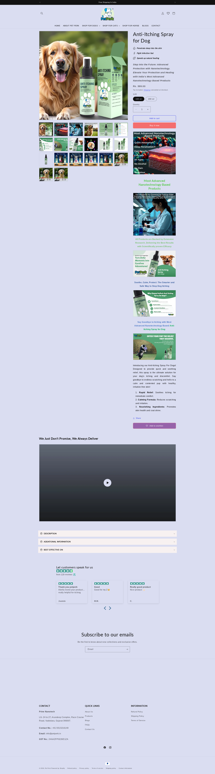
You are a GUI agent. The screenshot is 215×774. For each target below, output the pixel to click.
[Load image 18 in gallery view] (121, 159)
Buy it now (154, 125)
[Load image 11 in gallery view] (106, 144)
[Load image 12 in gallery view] (121, 144)
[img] (108, 571)
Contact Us (89, 729)
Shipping (147, 90)
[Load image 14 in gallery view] (61, 159)
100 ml (139, 99)
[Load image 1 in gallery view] (46, 129)
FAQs (87, 725)
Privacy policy (84, 768)
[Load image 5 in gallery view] (106, 129)
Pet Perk (48, 768)
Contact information (125, 768)
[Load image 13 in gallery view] (46, 159)
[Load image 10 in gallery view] (91, 144)
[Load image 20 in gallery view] (61, 174)
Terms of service (97, 768)
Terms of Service (138, 720)
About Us (89, 712)
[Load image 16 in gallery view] (91, 159)
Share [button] (138, 418)
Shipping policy (111, 768)
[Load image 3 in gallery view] (76, 129)
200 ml (151, 99)
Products (89, 716)
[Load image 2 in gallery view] (61, 129)
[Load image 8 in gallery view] (61, 144)
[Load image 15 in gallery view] (76, 159)
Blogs (87, 720)
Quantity (136, 104)
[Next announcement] (175, 2)
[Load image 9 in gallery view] (76, 144)
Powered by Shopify (58, 768)
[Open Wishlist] (168, 13)
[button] (42, 13)
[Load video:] (107, 482)
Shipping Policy (137, 716)
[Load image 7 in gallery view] (46, 144)
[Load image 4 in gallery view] (91, 129)
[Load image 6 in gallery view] (121, 129)
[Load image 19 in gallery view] (46, 174)
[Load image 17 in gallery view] (106, 159)
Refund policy (72, 768)
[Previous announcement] (40, 2)
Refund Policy (137, 712)
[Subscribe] (127, 649)
